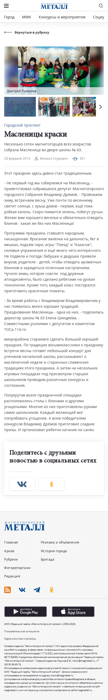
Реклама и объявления (60, 542)
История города (54, 551)
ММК (26, 16)
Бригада (48, 559)
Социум (100, 16)
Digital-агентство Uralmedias (20, 638)
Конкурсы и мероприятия (63, 16)
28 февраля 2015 (17, 158)
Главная (11, 542)
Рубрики (11, 559)
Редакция (12, 576)
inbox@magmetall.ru (83, 660)
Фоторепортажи (17, 568)
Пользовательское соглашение (21, 631)
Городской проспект (22, 125)
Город (9, 16)
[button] (100, 107)
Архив (9, 551)
